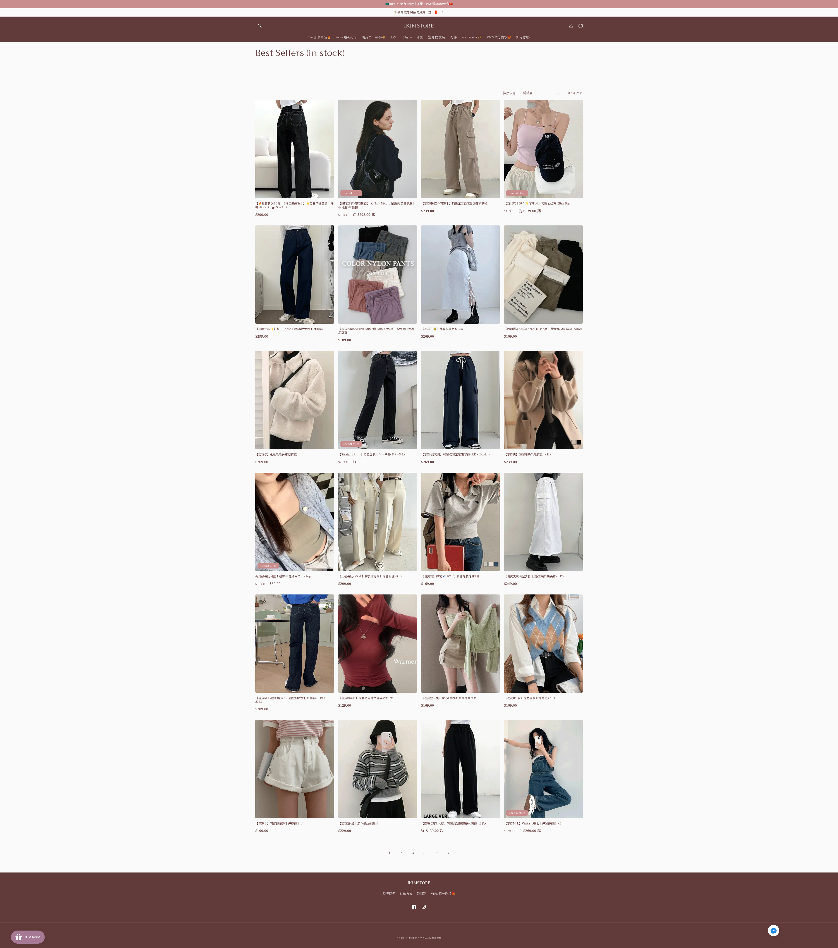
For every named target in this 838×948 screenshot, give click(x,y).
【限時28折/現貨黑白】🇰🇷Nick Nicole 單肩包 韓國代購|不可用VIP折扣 (376, 205)
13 (436, 853)
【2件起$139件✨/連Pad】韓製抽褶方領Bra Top (537, 204)
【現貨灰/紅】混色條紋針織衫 (358, 824)
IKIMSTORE (412, 938)
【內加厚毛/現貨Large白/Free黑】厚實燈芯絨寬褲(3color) (543, 329)
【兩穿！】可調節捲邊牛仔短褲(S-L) (279, 824)
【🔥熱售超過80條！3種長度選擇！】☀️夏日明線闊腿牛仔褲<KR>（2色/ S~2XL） (294, 205)
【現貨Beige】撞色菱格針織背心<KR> (530, 698)
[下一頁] (448, 853)
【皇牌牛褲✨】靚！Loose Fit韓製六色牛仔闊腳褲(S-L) (292, 329)
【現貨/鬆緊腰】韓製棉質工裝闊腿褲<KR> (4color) (455, 455)
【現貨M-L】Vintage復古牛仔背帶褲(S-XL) (533, 824)
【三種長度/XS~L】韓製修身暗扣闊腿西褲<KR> (370, 576)
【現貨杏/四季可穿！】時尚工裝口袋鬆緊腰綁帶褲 (454, 204)
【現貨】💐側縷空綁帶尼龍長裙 (442, 329)
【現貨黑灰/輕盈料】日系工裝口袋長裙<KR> (534, 576)
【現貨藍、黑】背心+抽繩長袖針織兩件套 (448, 698)
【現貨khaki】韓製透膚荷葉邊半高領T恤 (365, 698)
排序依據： (511, 93)
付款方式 (406, 893)
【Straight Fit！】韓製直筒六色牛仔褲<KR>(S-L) (371, 455)
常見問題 (389, 893)
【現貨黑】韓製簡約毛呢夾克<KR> (527, 455)
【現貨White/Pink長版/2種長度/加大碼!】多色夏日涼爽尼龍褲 (376, 331)
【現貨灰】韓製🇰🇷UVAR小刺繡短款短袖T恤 (450, 576)
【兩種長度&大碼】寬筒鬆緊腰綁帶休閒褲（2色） (454, 824)
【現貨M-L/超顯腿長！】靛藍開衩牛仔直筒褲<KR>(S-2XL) (291, 700)
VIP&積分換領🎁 (443, 893)
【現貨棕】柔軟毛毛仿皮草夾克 (276, 455)
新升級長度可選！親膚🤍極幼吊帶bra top (283, 576)
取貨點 (421, 893)
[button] (260, 26)
